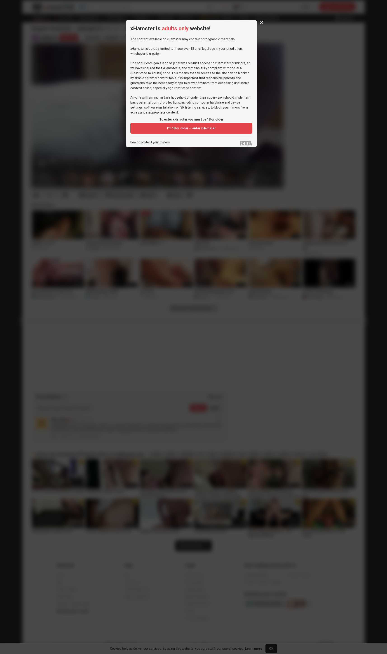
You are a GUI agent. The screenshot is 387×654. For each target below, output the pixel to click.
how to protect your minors (150, 142)
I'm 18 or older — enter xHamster (191, 128)
